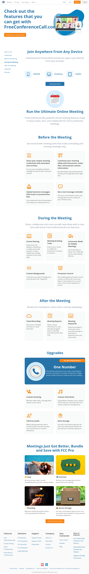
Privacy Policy (13, 568)
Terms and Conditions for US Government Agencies (64, 568)
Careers (48, 544)
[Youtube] (42, 564)
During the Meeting (11, 62)
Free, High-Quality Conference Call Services (79, 541)
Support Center (37, 538)
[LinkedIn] (46, 564)
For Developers (23, 548)
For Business (22, 538)
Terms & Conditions (42, 568)
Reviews (62, 543)
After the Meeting (10, 66)
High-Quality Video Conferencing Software (79, 549)
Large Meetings (23, 551)
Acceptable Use (30, 568)
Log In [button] (85, 2)
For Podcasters (23, 541)
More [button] (33, 2)
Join (70, 2)
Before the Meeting (11, 59)
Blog (60, 547)
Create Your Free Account (15, 35)
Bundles (7, 72)
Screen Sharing (9, 543)
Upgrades (8, 69)
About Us (49, 538)
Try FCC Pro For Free (55, 521)
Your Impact (25, 2)
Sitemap (21, 568)
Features (9, 2)
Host (64, 2)
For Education (22, 544)
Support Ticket (36, 541)
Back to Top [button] (8, 52)
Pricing (17, 2)
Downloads (8, 55)
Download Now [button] (55, 84)
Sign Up (77, 2)
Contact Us (49, 548)
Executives (49, 541)
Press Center (63, 540)
